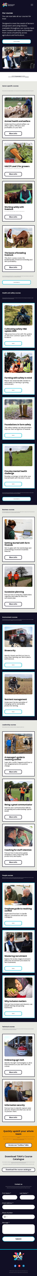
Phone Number (7, 1213)
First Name (6, 1193)
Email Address (7, 1203)
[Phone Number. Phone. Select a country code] (6, 1217)
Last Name (24, 1193)
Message (6, 1223)
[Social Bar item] (15, 1266)
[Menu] (32, 5)
